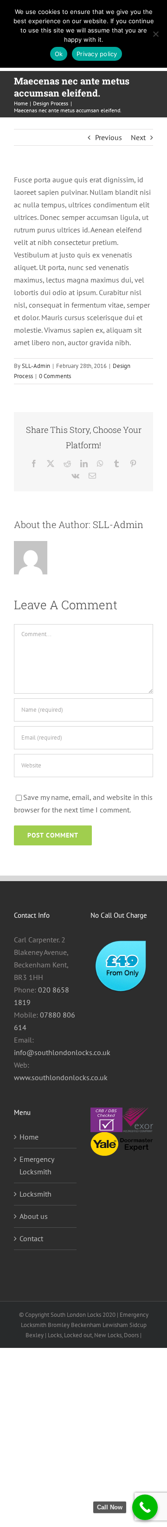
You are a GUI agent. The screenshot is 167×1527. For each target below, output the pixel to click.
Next (138, 137)
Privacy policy (97, 54)
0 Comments (55, 376)
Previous (108, 137)
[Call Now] (145, 1507)
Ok (59, 54)
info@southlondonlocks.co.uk (62, 1052)
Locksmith (35, 1193)
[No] (155, 34)
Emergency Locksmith (36, 1165)
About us (33, 1216)
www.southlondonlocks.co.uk (61, 1077)
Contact (31, 1238)
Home (29, 1136)
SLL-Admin (36, 366)
